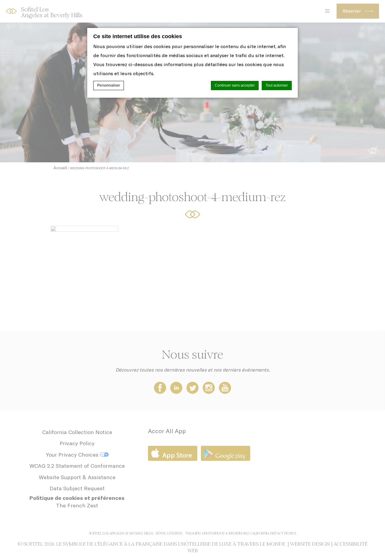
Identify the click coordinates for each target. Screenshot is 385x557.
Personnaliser (108, 85)
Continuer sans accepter (235, 85)
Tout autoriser (277, 85)
